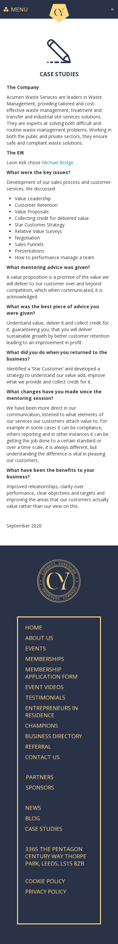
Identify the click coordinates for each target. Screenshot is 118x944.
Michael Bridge (57, 162)
